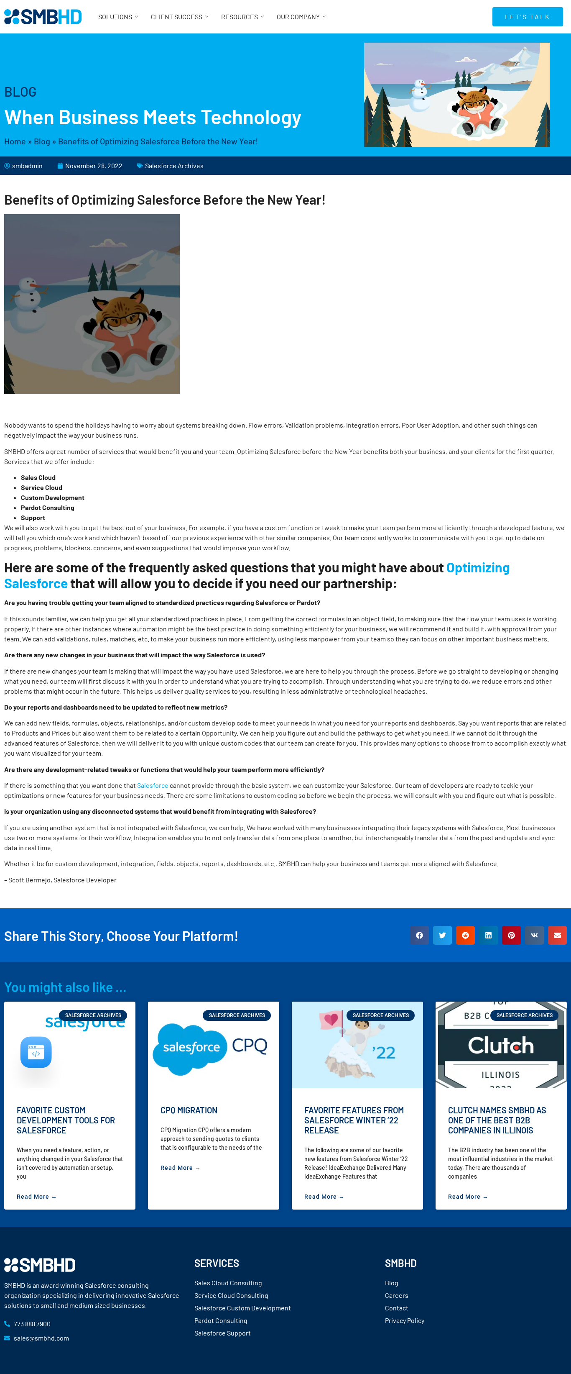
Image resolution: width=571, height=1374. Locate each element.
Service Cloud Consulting (231, 1295)
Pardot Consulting (220, 1320)
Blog (42, 141)
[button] (419, 935)
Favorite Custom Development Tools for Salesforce (66, 1120)
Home (15, 141)
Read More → (37, 1196)
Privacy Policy (404, 1320)
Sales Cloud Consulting (228, 1283)
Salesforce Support (222, 1333)
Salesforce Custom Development (242, 1308)
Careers (396, 1295)
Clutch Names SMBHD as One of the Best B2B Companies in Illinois (497, 1120)
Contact (396, 1308)
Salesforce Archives (174, 165)
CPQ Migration (189, 1110)
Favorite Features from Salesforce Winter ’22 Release (354, 1120)
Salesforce (152, 785)
